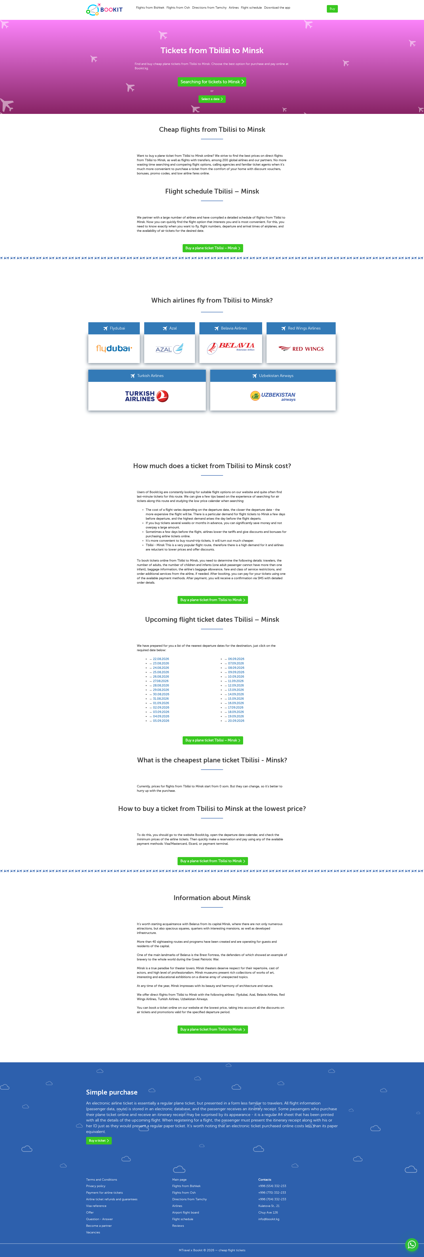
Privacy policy (95, 1186)
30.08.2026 (161, 694)
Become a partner (99, 1225)
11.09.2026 (236, 681)
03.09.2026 (161, 712)
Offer (90, 1212)
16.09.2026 (236, 703)
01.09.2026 (161, 703)
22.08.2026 (161, 659)
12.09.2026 (236, 685)
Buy (332, 8)
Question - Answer (99, 1219)
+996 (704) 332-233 (272, 1199)
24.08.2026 (161, 667)
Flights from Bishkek (150, 7)
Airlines (234, 7)
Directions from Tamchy (209, 7)
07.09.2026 (236, 663)
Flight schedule (251, 7)
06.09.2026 (236, 659)
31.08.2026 (161, 698)
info (268, 1219)
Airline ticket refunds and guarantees (111, 1199)
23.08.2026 (161, 663)
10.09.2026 (236, 676)
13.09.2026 (236, 690)
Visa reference (96, 1206)
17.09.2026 (235, 707)
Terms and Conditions (101, 1179)
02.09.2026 (161, 707)
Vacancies (93, 1232)
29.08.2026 (161, 690)
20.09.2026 (236, 720)
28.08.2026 (161, 685)
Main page (179, 1179)
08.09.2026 (236, 667)
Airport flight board (185, 1212)
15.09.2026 (236, 698)
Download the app (277, 7)
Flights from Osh (178, 7)
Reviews (178, 1225)
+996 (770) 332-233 (272, 1192)
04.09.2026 (161, 716)
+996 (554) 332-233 (272, 1186)
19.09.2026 (236, 716)
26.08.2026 (161, 676)
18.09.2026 (236, 712)
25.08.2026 (161, 672)
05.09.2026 (161, 720)
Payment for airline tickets (104, 1192)
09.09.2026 (236, 672)
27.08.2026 (160, 681)
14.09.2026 (236, 694)
